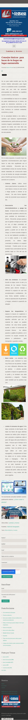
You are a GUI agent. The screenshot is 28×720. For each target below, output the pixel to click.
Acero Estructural (8, 659)
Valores (3, 687)
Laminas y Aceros (14, 523)
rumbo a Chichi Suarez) (14, 26)
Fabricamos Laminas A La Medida (14, 35)
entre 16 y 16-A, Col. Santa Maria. (14, 22)
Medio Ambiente (9, 530)
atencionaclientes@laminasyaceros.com (14, 38)
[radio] (14, 597)
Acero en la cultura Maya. (8, 630)
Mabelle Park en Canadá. (8, 633)
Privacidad (3, 685)
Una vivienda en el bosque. (9, 612)
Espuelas (5, 635)
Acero (6, 657)
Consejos (15, 530)
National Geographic (13, 526)
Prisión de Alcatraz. (7, 615)
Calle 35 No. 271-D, (14, 21)
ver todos (3, 670)
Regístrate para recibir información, (9, 692)
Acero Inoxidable (8, 662)
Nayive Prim (9, 67)
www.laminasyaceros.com (14, 34)
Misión (2, 683)
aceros (6, 665)
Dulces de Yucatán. (7, 627)
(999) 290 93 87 (17, 31)
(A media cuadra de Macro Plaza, (14, 24)
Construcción (7, 667)
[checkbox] (14, 597)
